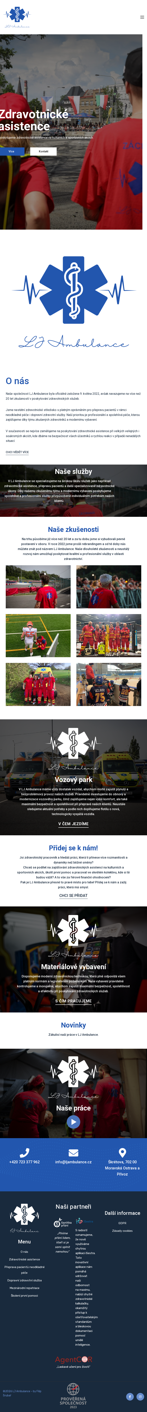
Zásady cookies (122, 1231)
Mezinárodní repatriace (24, 1288)
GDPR (122, 1223)
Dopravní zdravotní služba (24, 1280)
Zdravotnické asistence (24, 1259)
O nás (24, 1252)
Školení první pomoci (24, 1295)
